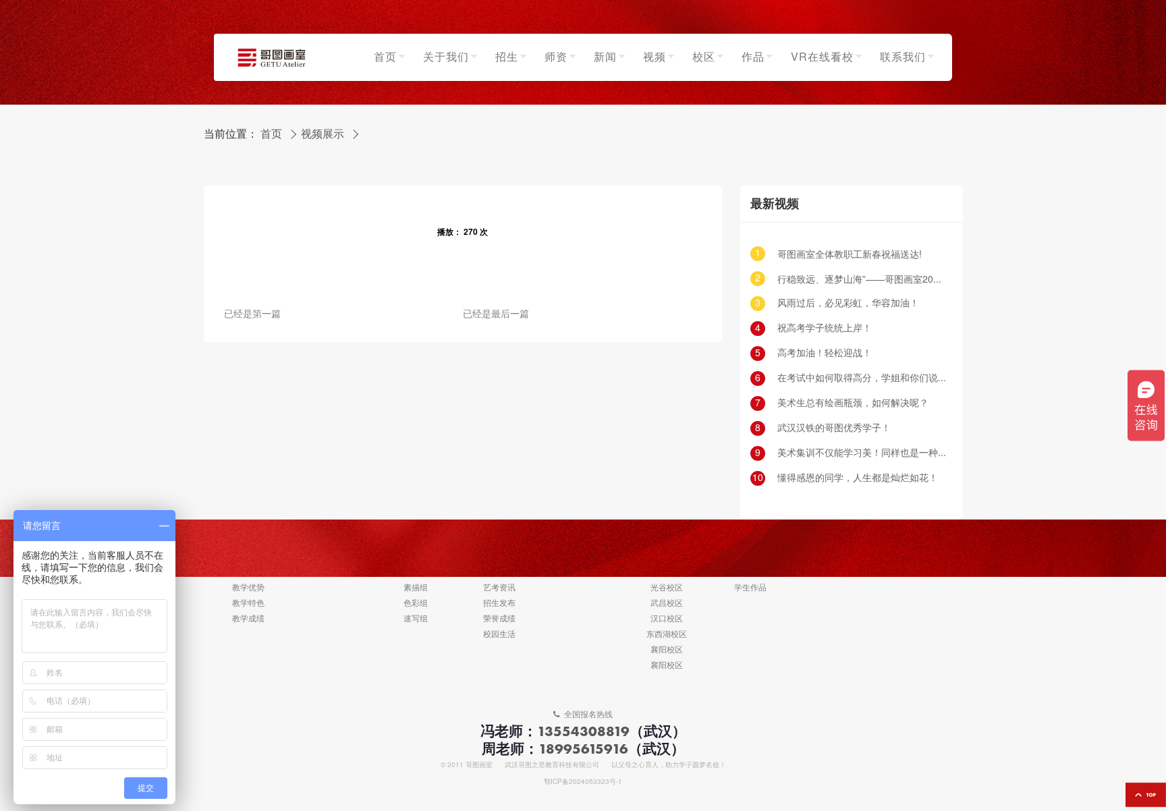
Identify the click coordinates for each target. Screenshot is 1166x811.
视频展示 (322, 134)
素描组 (416, 588)
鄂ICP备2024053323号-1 (583, 782)
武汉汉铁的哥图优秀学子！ (834, 428)
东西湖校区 (666, 634)
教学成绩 (248, 619)
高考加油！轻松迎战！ (824, 353)
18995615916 (583, 748)
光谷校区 (666, 588)
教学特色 (248, 603)
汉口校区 (666, 619)
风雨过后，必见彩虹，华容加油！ (848, 303)
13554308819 (583, 731)
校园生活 (499, 634)
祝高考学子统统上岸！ (824, 328)
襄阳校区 (666, 650)
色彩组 (416, 603)
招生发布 (499, 603)
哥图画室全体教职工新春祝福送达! (849, 255)
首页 (271, 134)
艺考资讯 (499, 588)
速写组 (416, 619)
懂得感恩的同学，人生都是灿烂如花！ (857, 478)
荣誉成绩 (499, 619)
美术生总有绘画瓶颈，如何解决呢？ (852, 403)
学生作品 (750, 588)
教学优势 (248, 588)
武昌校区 (666, 603)
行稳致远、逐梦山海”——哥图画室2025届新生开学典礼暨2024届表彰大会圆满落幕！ (861, 280)
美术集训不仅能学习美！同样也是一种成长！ (861, 453)
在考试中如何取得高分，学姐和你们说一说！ (861, 378)
